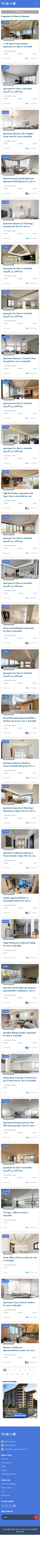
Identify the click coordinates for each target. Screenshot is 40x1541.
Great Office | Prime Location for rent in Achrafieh (20, 1259)
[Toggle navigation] (37, 4)
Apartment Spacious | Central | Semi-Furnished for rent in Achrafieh (19, 360)
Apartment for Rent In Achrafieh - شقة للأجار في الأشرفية (18, 585)
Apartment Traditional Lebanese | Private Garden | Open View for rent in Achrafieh (19, 854)
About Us (4, 1459)
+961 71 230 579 (10, 1445)
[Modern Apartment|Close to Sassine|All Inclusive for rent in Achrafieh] (20, 888)
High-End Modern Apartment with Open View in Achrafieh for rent (18, 495)
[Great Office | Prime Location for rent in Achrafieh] (20, 1248)
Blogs (3, 1466)
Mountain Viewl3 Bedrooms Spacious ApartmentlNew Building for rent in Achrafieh (19, 989)
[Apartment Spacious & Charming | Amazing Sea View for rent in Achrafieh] (20, 214)
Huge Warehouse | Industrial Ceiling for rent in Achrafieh (19, 944)
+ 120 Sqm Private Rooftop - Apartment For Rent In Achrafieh (17, 45)
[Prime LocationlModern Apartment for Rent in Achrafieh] (20, 618)
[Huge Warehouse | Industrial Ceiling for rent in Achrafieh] (20, 933)
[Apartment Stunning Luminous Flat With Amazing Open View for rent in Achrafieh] (20, 1113)
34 (22, 1374)
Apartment (6, 58)
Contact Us (5, 1495)
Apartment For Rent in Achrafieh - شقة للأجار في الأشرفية (18, 270)
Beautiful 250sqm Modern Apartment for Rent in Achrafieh (19, 1034)
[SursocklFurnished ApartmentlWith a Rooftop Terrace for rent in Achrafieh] (20, 708)
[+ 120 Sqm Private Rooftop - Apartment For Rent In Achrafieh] (20, 34)
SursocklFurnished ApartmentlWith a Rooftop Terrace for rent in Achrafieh (19, 719)
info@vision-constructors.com (16, 1449)
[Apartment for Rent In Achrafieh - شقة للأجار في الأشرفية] (20, 573)
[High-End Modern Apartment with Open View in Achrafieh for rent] (20, 484)
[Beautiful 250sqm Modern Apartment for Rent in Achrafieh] (20, 1023)
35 (27, 1374)
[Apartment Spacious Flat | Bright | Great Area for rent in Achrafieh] (20, 124)
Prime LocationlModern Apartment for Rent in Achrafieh (18, 630)
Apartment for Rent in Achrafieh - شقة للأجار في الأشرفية (18, 90)
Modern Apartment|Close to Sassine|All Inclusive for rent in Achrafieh (16, 899)
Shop (4, 1092)
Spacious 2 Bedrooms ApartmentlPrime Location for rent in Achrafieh (19, 1349)
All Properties (6, 1463)
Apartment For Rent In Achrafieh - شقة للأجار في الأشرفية (18, 405)
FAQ (2, 1491)
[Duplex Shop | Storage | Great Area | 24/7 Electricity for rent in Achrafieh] (20, 1068)
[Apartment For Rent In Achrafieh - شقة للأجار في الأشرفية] (20, 394)
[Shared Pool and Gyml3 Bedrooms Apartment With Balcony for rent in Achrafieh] (20, 169)
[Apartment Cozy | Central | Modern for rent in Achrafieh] (20, 1293)
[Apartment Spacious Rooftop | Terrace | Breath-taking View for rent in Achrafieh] (20, 753)
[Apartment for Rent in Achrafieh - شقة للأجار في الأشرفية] (20, 79)
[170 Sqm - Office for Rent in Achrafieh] (20, 1203)
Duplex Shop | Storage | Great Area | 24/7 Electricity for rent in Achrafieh (20, 1079)
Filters (20, 12)
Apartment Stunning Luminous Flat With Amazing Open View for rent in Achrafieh (19, 1124)
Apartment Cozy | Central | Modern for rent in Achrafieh (19, 1304)
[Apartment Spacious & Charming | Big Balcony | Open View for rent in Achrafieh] (20, 798)
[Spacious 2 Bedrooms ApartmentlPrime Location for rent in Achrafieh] (20, 1338)
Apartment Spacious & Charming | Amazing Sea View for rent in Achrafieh (18, 225)
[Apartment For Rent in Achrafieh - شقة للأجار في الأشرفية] (20, 259)
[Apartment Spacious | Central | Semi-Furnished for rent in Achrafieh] (20, 349)
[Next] (32, 1373)
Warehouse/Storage (9, 958)
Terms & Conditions (8, 1484)
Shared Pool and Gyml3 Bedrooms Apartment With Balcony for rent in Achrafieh (18, 180)
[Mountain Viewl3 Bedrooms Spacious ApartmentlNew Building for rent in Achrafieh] (20, 978)
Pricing (3, 1470)
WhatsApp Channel (8, 1474)
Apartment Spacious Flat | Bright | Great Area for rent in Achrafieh (18, 135)
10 (17, 1374)
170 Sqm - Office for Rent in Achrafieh (15, 1214)
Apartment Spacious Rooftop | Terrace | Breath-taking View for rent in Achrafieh (19, 764)
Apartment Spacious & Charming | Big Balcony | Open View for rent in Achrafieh (19, 809)
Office (5, 1227)
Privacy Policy (6, 1488)
